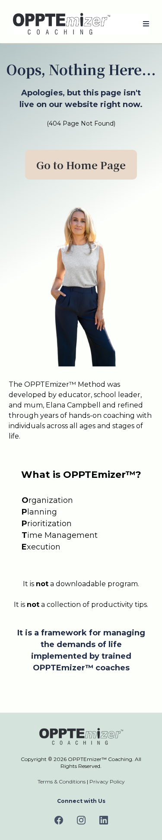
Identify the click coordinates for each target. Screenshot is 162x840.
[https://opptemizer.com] (61, 24)
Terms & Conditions (62, 781)
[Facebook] (59, 820)
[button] (144, 24)
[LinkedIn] (103, 820)
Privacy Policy (107, 781)
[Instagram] (81, 820)
